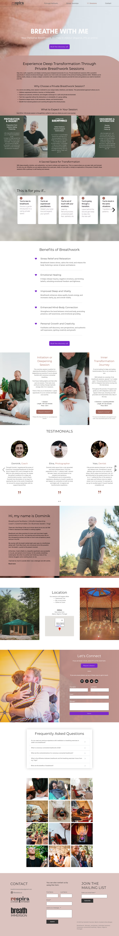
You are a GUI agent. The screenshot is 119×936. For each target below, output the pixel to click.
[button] (48, 3)
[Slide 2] (60, 501)
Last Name (94, 687)
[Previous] (4, 470)
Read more (12, 564)
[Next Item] (113, 210)
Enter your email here (88, 892)
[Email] (82, 681)
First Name (73, 687)
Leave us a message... (53, 908)
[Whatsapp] (115, 470)
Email (71, 694)
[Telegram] (91, 681)
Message (72, 701)
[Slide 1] (58, 501)
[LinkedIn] (96, 681)
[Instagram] (115, 466)
